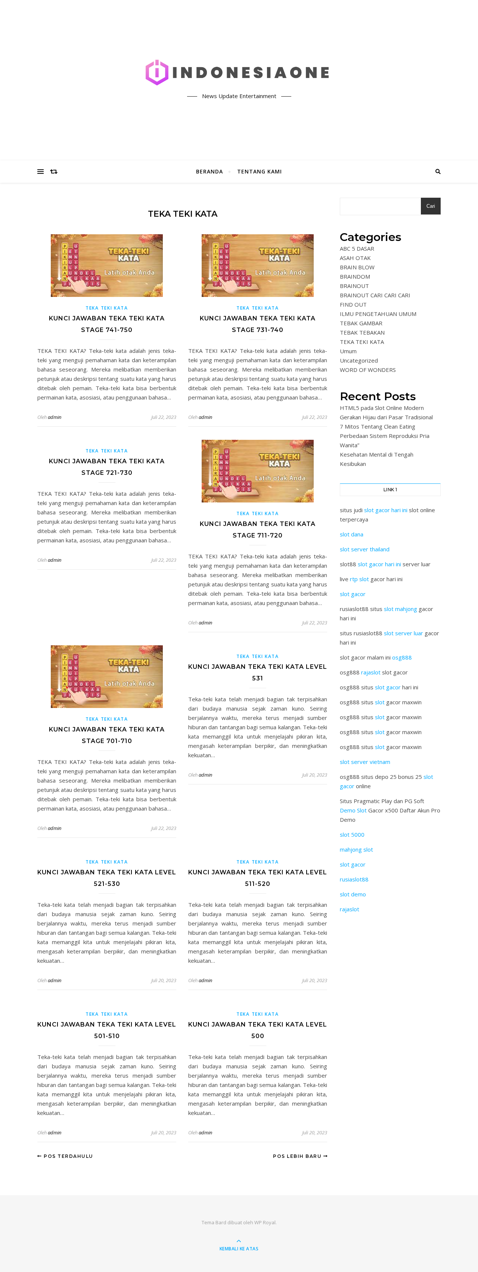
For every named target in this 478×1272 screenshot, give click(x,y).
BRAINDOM (355, 276)
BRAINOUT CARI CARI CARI (375, 295)
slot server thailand (364, 549)
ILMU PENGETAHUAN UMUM (378, 313)
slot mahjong (400, 608)
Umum (348, 351)
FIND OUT (353, 304)
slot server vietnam (365, 761)
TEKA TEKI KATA (107, 308)
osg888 (402, 657)
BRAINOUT (354, 285)
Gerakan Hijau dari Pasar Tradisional (386, 417)
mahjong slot (356, 849)
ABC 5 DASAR (357, 248)
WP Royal (265, 1222)
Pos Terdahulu (67, 1156)
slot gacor (353, 594)
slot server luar (403, 633)
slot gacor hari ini (385, 510)
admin (54, 417)
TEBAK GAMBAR (361, 323)
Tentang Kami (259, 171)
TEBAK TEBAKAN (362, 332)
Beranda (209, 171)
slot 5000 (352, 834)
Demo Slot (353, 810)
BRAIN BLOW (357, 267)
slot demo (353, 894)
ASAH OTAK (355, 257)
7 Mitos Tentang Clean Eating (377, 426)
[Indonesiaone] (239, 74)
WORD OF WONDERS (368, 369)
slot (380, 702)
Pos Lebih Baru (298, 1156)
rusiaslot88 (354, 879)
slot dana (351, 534)
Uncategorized (359, 360)
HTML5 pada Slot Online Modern (382, 407)
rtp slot (359, 579)
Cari (430, 206)
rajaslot (371, 672)
